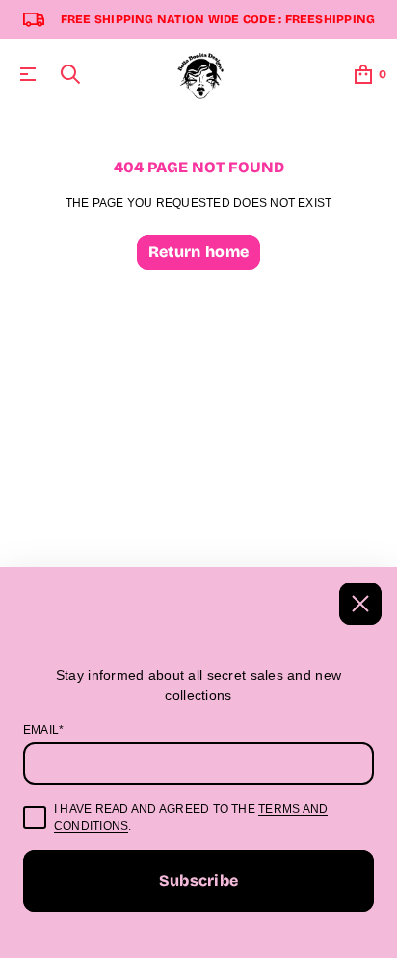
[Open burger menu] (28, 74)
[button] (70, 74)
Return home (199, 252)
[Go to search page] (70, 74)
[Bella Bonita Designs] (201, 74)
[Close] (360, 604)
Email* (43, 730)
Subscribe (199, 880)
